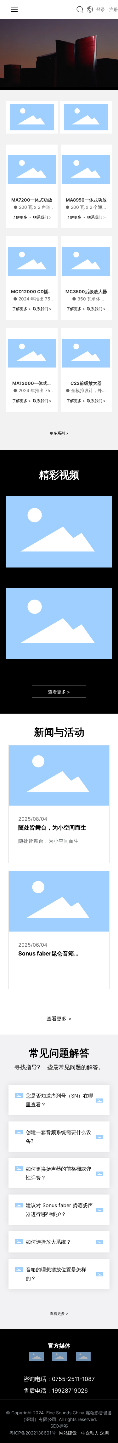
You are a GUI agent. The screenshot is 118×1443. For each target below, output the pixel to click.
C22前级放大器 (86, 383)
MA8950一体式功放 (86, 199)
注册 (113, 9)
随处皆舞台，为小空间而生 (52, 827)
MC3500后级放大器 (86, 291)
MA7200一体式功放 (31, 199)
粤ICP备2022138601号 (32, 1432)
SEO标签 (59, 1426)
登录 (101, 9)
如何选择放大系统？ (48, 1242)
